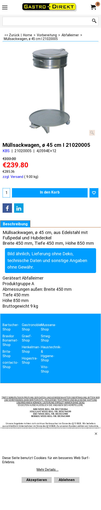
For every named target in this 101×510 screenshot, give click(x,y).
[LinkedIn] (18, 208)
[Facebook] (7, 208)
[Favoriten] (93, 192)
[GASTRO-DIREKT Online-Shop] (49, 7)
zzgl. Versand (13, 177)
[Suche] (94, 21)
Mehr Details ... (47, 469)
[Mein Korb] (93, 7)
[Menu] (5, 8)
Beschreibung (15, 224)
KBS (6, 151)
